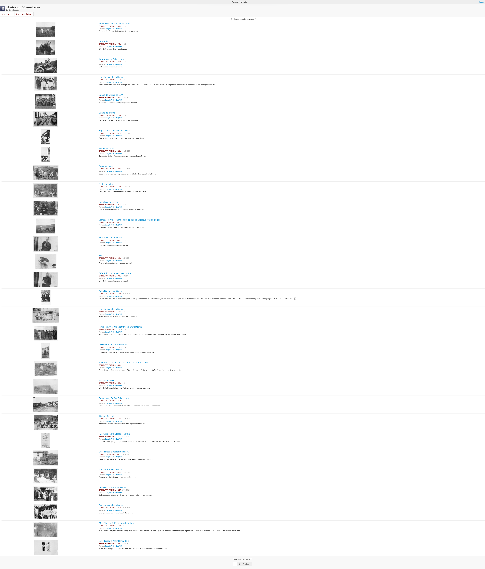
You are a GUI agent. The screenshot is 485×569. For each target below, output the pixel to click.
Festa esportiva (106, 166)
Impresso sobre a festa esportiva (114, 433)
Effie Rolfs (103, 41)
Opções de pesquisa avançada (242, 19)
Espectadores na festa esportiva (114, 130)
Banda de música (107, 112)
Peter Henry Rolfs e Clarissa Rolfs (114, 23)
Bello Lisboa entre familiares (112, 487)
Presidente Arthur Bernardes (113, 344)
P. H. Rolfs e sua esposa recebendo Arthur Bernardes (124, 362)
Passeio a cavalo (107, 380)
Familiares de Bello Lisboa (111, 77)
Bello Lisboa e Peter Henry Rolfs (114, 541)
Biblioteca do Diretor (109, 202)
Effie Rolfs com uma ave (110, 237)
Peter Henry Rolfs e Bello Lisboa (114, 398)
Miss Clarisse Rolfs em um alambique (116, 523)
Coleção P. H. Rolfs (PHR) (113, 29)
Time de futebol (106, 148)
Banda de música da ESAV (111, 95)
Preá (101, 255)
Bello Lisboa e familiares (110, 291)
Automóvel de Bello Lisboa (111, 59)
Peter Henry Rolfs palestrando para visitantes (120, 326)
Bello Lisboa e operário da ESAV (114, 451)
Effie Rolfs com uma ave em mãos (115, 273)
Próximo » (246, 564)
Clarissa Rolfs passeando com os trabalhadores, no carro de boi (129, 219)
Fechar (481, 2)
